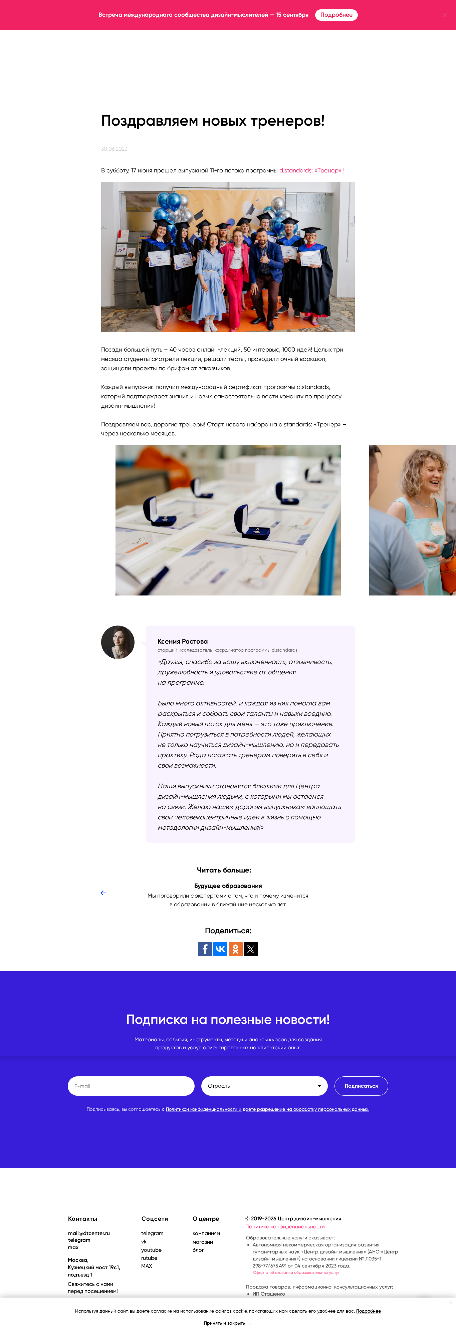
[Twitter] (251, 949)
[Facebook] (205, 949)
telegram (79, 1240)
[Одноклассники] (236, 949)
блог (198, 1250)
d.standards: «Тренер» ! (312, 170)
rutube (149, 1258)
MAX (146, 1266)
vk (144, 1241)
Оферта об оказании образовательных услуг (296, 1272)
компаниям (206, 1233)
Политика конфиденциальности (285, 1226)
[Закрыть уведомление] (451, 1302)
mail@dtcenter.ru (89, 1233)
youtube (151, 1250)
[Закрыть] (445, 15)
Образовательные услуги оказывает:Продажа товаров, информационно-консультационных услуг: (322, 1266)
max (73, 1247)
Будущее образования (228, 886)
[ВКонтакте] (220, 949)
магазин (203, 1242)
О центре (206, 1218)
